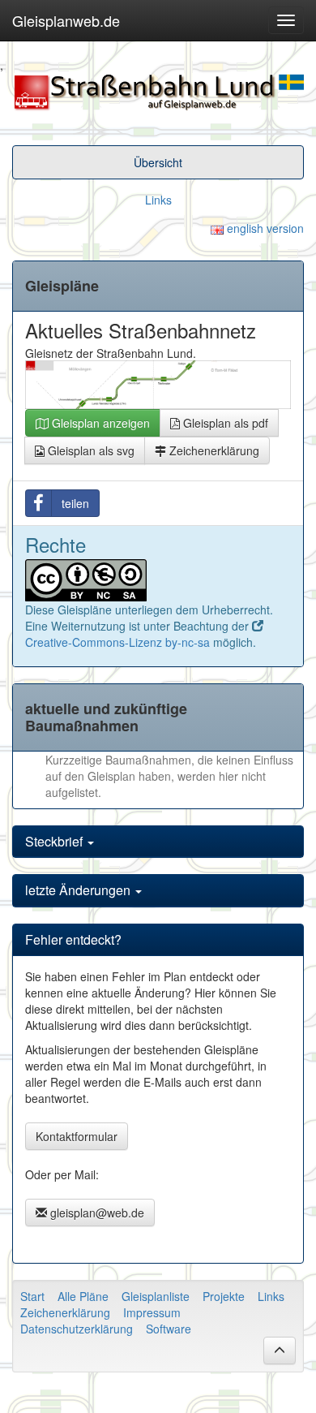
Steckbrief (55, 841)
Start (32, 1296)
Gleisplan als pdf (224, 423)
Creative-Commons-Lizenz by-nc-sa (117, 642)
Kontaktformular (76, 1136)
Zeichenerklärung (212, 450)
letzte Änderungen (79, 890)
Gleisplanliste (156, 1296)
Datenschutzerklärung (76, 1328)
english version (264, 228)
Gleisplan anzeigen (99, 423)
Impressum (152, 1312)
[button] (279, 1350)
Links (158, 200)
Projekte (224, 1296)
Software (168, 1328)
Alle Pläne (83, 1296)
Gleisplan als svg (90, 450)
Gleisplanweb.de (66, 20)
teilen (75, 503)
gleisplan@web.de (95, 1212)
